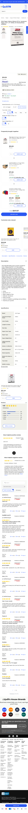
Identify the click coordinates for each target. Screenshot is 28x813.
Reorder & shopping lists (17, 746)
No (17, 511)
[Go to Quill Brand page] (4, 710)
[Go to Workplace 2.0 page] (23, 714)
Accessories (19, 255)
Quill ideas (10, 785)
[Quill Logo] (6, 6)
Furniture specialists (10, 777)
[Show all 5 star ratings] (13, 411)
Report (24, 511)
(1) (21, 415)
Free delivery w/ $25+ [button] (7, 395)
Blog (23, 748)
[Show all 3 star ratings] (13, 415)
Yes (12, 511)
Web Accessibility (24, 758)
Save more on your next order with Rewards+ (14, 1)
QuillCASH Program (10, 753)
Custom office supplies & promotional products (10, 764)
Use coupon (22, 726)
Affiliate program (9, 788)
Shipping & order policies (3, 764)
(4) (21, 413)
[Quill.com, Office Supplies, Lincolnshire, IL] (5, 794)
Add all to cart (14, 214)
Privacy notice (14, 802)
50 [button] (4, 118)
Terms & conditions (5, 802)
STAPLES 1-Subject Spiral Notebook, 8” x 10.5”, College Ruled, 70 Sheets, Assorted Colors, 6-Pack (17, 189)
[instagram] (9, 736)
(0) (21, 417)
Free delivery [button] (5, 247)
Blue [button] (21, 112)
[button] (27, 1)
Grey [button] (16, 112)
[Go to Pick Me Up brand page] (17, 710)
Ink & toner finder (17, 750)
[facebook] (17, 736)
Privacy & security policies (3, 773)
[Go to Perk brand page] (23, 710)
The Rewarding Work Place (24, 752)
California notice (23, 802)
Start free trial (22, 82)
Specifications (12, 255)
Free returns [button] (7, 97)
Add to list (6, 101)
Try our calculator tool (17, 85)
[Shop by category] (1, 6)
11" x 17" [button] (14, 107)
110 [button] (8, 123)
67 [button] (4, 123)
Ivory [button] (4, 112)
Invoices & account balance (3, 756)
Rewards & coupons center (17, 760)
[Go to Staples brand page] (4, 714)
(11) (21, 411)
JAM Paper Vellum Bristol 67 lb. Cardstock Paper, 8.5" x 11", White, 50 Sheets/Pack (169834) (17, 138)
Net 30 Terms (9, 759)
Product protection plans (10, 781)
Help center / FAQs (3, 760)
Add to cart (16, 805)
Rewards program (10, 749)
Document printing (10, 770)
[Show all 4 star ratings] (13, 413)
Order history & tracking (3, 746)
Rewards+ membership (10, 746)
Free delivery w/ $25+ (9, 90)
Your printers (17, 753)
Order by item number (17, 756)
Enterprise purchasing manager (10, 773)
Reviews (25, 255)
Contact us (3, 777)
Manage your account (3, 753)
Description (4, 255)
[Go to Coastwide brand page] (11, 710)
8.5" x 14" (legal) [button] (6, 107)
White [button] (10, 112)
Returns (2, 749)
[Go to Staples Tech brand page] (11, 714)
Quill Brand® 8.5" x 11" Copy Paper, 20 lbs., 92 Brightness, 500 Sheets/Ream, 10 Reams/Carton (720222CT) (16, 163)
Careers (23, 755)
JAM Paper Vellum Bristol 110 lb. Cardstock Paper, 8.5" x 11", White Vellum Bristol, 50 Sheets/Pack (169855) (11, 386)
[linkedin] (13, 736)
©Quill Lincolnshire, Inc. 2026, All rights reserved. (11, 798)
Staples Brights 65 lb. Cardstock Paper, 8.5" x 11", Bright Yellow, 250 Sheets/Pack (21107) (10, 239)
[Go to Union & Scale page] (17, 714)
